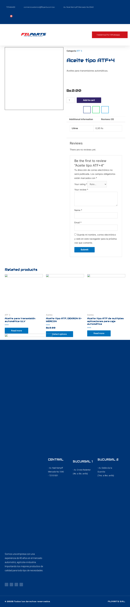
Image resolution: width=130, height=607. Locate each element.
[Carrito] (10, 17)
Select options (59, 334)
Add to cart (89, 100)
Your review (81, 189)
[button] (81, 34)
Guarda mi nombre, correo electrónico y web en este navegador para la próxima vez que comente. (95, 238)
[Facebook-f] (6, 584)
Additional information (81, 119)
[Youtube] (16, 584)
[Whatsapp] (21, 584)
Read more (16, 330)
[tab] (81, 119)
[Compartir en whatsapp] (96, 109)
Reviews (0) (107, 119)
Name (78, 210)
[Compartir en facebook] (87, 109)
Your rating (80, 184)
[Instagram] (11, 584)
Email (77, 222)
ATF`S (79, 51)
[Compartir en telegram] (105, 109)
